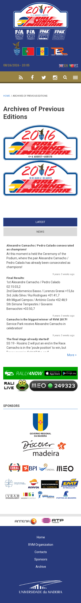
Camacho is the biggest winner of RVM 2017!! (36, 319)
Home (6, 96)
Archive (41, 566)
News (40, 231)
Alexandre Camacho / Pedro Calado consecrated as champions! (40, 247)
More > (72, 355)
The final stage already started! (27, 339)
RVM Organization (40, 544)
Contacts (41, 551)
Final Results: (15, 278)
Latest (49, 222)
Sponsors (11, 406)
